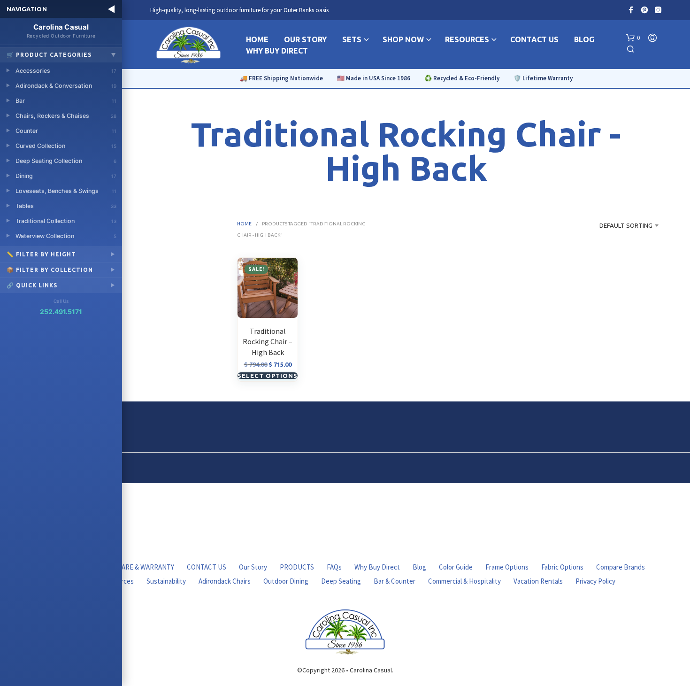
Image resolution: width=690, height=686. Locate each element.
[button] (633, 38)
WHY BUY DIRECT (277, 50)
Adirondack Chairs (225, 581)
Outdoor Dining (285, 581)
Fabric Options (562, 567)
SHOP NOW (403, 39)
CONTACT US (534, 39)
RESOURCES (467, 39)
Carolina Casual (61, 31)
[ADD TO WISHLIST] (267, 300)
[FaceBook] (631, 10)
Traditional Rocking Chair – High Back (267, 341)
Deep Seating (341, 581)
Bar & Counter (394, 581)
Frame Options (507, 567)
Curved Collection (65, 145)
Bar (65, 100)
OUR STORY (305, 39)
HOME (257, 39)
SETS (351, 39)
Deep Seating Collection (65, 160)
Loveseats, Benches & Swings (65, 190)
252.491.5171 (61, 312)
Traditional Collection (65, 220)
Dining (65, 175)
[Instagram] (658, 10)
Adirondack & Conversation (65, 85)
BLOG (584, 39)
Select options (268, 375)
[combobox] (618, 225)
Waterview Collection (65, 235)
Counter (65, 130)
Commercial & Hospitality (464, 581)
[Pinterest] (644, 10)
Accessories (65, 70)
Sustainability (166, 581)
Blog (419, 567)
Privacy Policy (595, 581)
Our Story (253, 567)
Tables (65, 205)
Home (244, 223)
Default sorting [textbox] (625, 225)
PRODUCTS (297, 567)
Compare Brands (620, 567)
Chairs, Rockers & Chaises (65, 115)
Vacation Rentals (538, 581)
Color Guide (456, 567)
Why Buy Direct (377, 567)
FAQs (334, 567)
